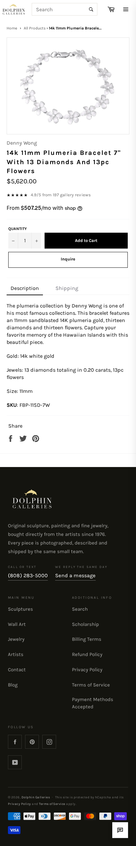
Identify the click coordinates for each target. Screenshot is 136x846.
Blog (12, 685)
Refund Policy (87, 654)
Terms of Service (91, 685)
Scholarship (85, 624)
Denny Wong (22, 143)
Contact (17, 670)
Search (80, 609)
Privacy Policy (87, 670)
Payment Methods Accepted (92, 703)
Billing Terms (86, 639)
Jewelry (16, 639)
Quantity (17, 228)
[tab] (25, 288)
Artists (15, 654)
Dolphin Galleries (35, 797)
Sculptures (20, 609)
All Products (35, 28)
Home (12, 28)
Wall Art (17, 624)
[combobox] (64, 9)
